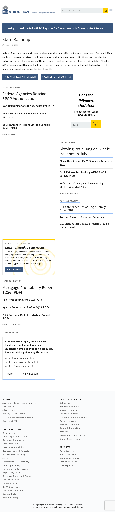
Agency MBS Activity (13, 447)
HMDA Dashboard (11, 487)
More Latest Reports (12, 325)
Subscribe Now (14, 269)
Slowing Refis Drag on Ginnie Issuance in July (85, 151)
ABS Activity (9, 458)
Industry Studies (69, 454)
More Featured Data (69, 193)
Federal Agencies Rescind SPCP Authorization (24, 96)
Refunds (64, 431)
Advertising (8, 410)
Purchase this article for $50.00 (20, 76)
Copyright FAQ (10, 421)
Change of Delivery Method (74, 417)
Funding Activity (11, 465)
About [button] (6, 399)
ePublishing (77, 507)
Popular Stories (69, 201)
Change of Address (70, 413)
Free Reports (66, 465)
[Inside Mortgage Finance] (28, 12)
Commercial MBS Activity (15, 461)
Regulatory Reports (70, 458)
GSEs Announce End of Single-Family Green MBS (83, 208)
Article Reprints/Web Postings (18, 417)
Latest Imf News (11, 87)
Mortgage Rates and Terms (16, 476)
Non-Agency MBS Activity (15, 450)
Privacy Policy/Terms (13, 413)
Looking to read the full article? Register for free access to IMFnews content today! (54, 28)
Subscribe (65, 403)
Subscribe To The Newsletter (56, 76)
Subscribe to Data (12, 479)
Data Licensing (68, 421)
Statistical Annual (70, 461)
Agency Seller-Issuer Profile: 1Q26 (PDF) (25, 307)
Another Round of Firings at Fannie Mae (82, 217)
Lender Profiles (10, 483)
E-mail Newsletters (70, 438)
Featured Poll (10, 332)
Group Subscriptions (71, 428)
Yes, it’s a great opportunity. (21, 366)
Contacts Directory (12, 490)
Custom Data (9, 494)
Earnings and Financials (15, 469)
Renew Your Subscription (73, 435)
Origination (8, 433)
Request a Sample (69, 406)
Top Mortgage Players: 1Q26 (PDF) (22, 299)
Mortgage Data (12, 429)
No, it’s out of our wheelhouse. (22, 358)
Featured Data (67, 142)
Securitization (10, 443)
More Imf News (9, 135)
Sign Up (96, 123)
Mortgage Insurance (13, 440)
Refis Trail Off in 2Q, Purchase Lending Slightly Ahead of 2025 (82, 185)
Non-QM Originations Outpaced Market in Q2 (28, 106)
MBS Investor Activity (13, 454)
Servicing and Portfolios (15, 436)
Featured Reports (12, 281)
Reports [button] (65, 447)
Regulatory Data (11, 472)
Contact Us (8, 406)
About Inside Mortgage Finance (19, 403)
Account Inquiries (69, 410)
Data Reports (67, 450)
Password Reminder (70, 424)
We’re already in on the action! (23, 362)
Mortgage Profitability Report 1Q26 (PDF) (28, 290)
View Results (31, 374)
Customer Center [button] (71, 399)
